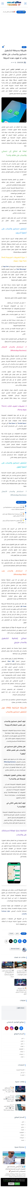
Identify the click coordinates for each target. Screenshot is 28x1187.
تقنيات (22, 1046)
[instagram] (11, 1028)
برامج (24, 47)
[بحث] (2, 3)
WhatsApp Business (10, 762)
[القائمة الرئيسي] (25, 3)
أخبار (22, 1038)
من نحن (22, 1072)
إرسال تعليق (20, 1008)
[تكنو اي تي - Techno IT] (14, 3)
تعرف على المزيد (7, 1180)
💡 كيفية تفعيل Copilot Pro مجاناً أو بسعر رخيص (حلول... (13, 521)
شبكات (22, 1051)
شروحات (11, 933)
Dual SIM (11, 661)
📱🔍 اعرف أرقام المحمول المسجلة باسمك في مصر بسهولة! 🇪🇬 (8, 12)
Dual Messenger (21, 269)
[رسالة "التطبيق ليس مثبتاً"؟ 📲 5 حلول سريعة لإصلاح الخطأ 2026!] (20, 1107)
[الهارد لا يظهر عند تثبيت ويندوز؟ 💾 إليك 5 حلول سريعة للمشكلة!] (20, 1098)
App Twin (6, 266)
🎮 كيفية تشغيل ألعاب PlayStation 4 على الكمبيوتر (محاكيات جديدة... (13, 508)
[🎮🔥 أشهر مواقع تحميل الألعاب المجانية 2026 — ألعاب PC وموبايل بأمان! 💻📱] (20, 1089)
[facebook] (21, 1028)
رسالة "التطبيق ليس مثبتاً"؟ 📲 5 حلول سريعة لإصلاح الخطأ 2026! (9, 1108)
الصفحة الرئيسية (20, 1069)
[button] (20, 941)
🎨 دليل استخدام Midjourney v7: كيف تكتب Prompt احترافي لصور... (13, 515)
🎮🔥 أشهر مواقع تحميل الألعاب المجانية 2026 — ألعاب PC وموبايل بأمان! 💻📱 (8, 1090)
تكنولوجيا (21, 1049)
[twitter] (16, 1028)
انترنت (22, 1041)
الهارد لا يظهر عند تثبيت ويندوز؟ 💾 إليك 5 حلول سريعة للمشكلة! (8, 1099)
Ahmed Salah (20, 62)
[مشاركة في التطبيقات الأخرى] (6, 941)
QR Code (23, 606)
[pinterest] (7, 1028)
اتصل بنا (22, 1075)
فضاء (22, 1057)
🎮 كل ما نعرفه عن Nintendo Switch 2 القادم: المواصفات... (21, 972)
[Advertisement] (14, 31)
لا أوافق (11, 1183)
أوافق (17, 1183)
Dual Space (12, 423)
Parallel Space (22, 423)
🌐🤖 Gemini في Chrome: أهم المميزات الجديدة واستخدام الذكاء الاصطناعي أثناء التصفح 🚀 (15, 1169)
